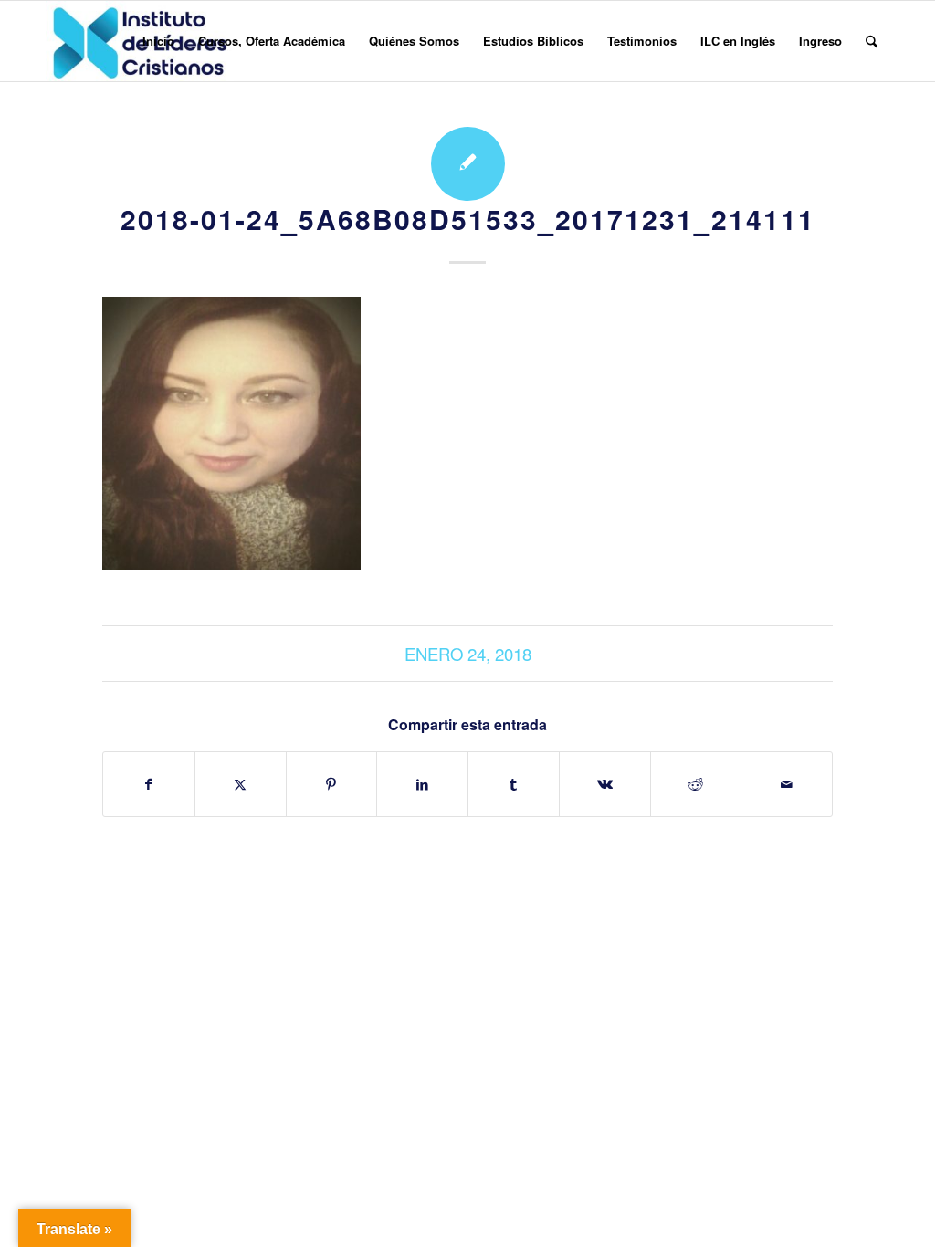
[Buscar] (871, 41)
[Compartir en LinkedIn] (422, 784)
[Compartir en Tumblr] (513, 784)
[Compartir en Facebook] (148, 784)
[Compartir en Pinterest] (332, 784)
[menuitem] (158, 41)
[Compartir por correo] (786, 784)
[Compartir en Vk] (605, 784)
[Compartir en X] (240, 784)
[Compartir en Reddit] (696, 784)
